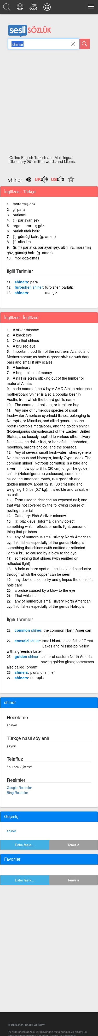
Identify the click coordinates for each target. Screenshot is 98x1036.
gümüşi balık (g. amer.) (37, 236)
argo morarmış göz (28, 225)
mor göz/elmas (27, 258)
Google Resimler (19, 787)
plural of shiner (42, 672)
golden (26, 656)
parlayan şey (28, 220)
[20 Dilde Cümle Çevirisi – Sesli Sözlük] (20, 8)
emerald (27, 640)
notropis (37, 677)
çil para (19, 209)
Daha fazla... (24, 844)
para (34, 281)
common (28, 630)
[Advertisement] (49, 103)
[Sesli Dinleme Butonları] (41, 181)
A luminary (21, 367)
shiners (21, 281)
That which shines (29, 595)
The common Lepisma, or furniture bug (47, 404)
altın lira (24, 241)
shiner (11, 830)
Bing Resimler (17, 792)
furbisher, (29, 287)
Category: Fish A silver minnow (40, 515)
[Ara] (84, 44)
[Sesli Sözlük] (7, 8)
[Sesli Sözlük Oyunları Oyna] (34, 8)
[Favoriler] (70, 182)
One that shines (26, 340)
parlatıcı (19, 214)
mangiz (51, 292)
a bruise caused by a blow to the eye (45, 590)
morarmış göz (24, 203)
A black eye (22, 335)
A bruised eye (24, 346)
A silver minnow (26, 329)
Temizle (73, 844)
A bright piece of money (32, 372)
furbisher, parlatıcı (59, 287)
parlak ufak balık (26, 230)
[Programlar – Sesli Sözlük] (48, 8)
